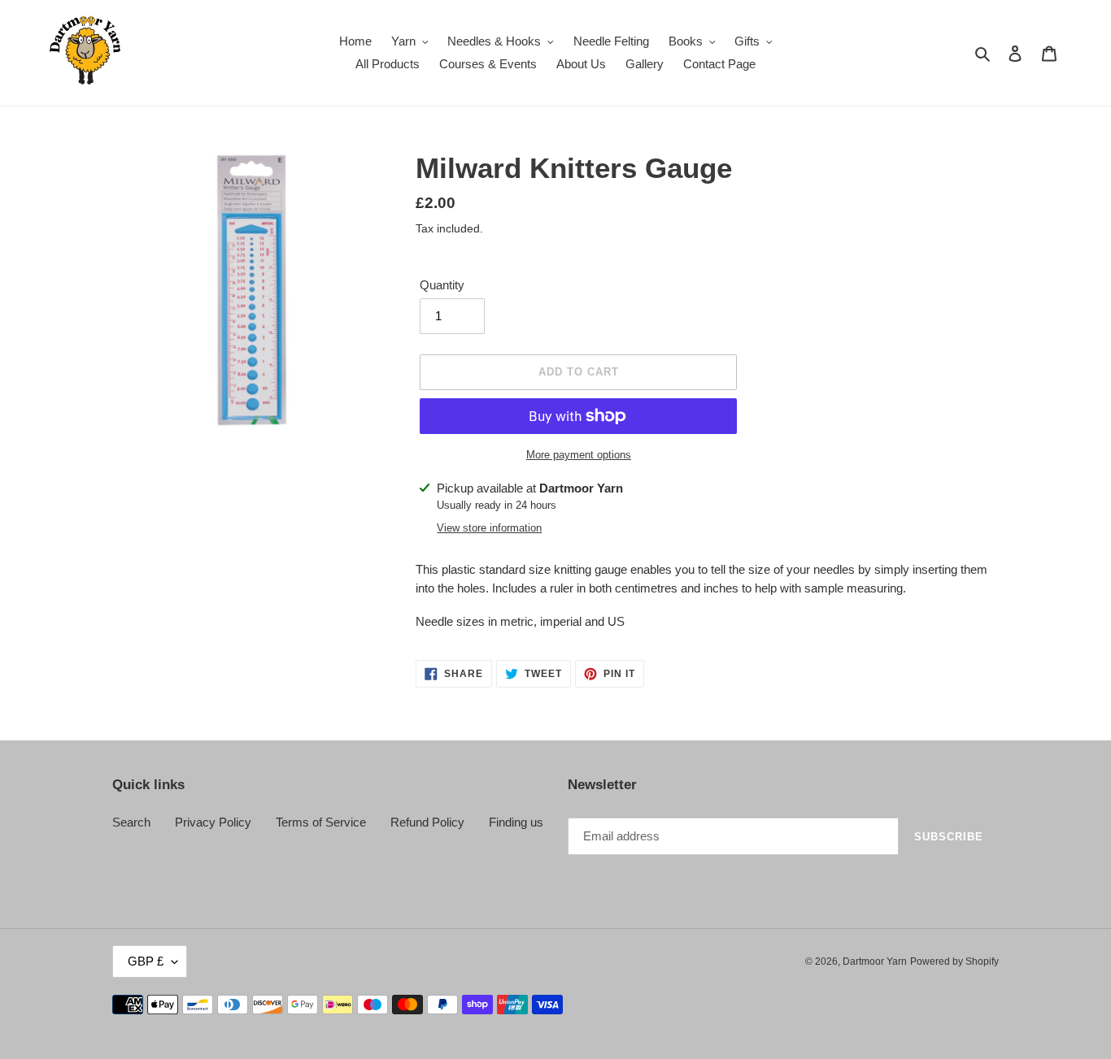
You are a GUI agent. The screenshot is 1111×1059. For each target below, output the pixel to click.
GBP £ (145, 961)
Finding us (516, 822)
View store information (489, 528)
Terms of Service (321, 822)
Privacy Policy (213, 822)
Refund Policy (427, 822)
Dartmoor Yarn (875, 961)
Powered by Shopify (954, 961)
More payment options (578, 455)
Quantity (442, 285)
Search (131, 822)
